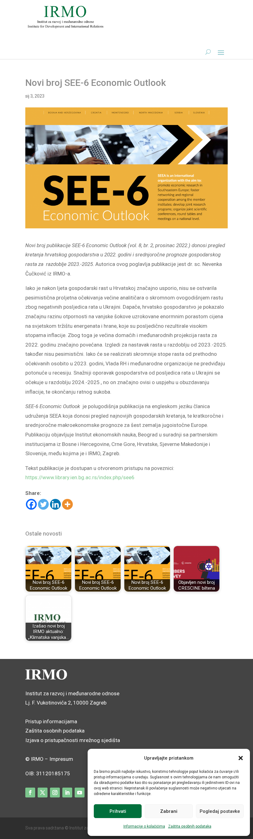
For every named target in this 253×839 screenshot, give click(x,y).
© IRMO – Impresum (49, 759)
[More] (67, 504)
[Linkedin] (55, 504)
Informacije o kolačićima (144, 826)
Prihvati (118, 811)
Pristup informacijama (51, 721)
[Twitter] (43, 504)
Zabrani (168, 811)
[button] (241, 758)
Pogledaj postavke (220, 811)
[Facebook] (31, 504)
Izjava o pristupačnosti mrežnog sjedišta (72, 740)
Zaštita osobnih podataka (189, 826)
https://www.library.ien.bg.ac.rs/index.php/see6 (80, 477)
